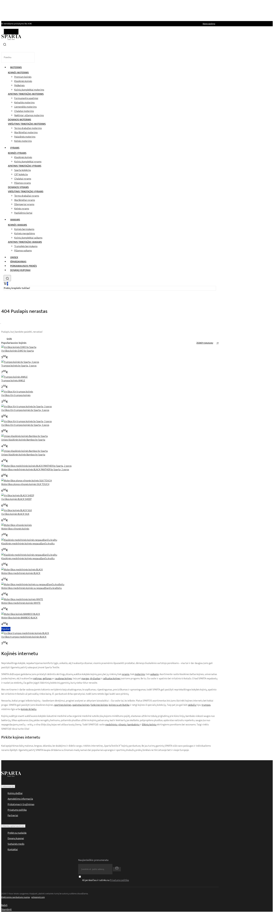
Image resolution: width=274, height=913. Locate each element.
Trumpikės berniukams (25, 246)
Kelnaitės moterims (24, 103)
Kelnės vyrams (21, 209)
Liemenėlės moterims (25, 107)
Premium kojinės (22, 77)
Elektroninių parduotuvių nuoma (15, 897)
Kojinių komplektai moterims (29, 90)
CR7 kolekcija (21, 174)
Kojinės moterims (18, 73)
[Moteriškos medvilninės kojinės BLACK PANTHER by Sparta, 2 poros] (36, 466)
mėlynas (37, 678)
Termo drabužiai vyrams (26, 196)
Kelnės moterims (23, 141)
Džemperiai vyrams (24, 204)
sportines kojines (62, 705)
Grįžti (9, 339)
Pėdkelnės (19, 85)
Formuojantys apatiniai (26, 98)
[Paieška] (7, 278)
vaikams (154, 674)
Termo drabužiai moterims (28, 128)
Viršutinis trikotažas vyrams (25, 192)
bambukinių (133, 725)
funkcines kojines (99, 705)
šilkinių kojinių (149, 725)
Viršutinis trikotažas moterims (27, 124)
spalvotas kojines (81, 705)
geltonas (47, 678)
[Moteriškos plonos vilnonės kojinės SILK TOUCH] (26, 481)
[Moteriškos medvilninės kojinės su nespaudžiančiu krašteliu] (32, 584)
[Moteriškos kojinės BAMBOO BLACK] (20, 614)
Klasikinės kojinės (23, 81)
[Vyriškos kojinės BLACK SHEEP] (17, 495)
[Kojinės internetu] (11, 39)
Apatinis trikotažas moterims (26, 94)
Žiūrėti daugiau (204, 343)
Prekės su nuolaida (17, 833)
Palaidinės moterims (24, 137)
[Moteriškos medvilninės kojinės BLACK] (22, 570)
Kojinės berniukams (24, 229)
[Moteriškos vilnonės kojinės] (16, 525)
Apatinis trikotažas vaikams (25, 242)
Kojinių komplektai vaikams (28, 238)
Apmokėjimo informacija (20, 799)
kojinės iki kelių (28, 709)
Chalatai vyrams (22, 179)
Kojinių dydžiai (15, 793)
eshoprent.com (38, 897)
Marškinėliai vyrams (24, 200)
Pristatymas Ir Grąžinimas (21, 804)
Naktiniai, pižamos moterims (29, 115)
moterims (140, 674)
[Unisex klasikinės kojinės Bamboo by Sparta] (24, 436)
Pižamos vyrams (22, 183)
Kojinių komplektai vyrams (27, 162)
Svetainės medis (16, 844)
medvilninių (111, 725)
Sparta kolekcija (22, 170)
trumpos (206, 705)
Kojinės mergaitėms (24, 233)
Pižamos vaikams (23, 251)
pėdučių (192, 705)
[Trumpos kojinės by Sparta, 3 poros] (20, 362)
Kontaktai (13, 849)
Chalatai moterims (24, 111)
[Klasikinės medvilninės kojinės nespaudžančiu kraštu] (29, 540)
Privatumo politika (17, 810)
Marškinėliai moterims (26, 132)
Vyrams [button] (14, 148)
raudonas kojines (63, 678)
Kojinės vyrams (17, 153)
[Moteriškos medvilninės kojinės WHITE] (22, 599)
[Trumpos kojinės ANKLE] (14, 377)
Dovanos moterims (19, 120)
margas (85, 678)
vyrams (125, 674)
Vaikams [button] (15, 220)
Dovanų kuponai (20, 270)
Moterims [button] (16, 67)
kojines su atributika (119, 705)
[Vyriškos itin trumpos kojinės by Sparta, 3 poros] (26, 406)
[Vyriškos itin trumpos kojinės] (17, 392)
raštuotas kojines (111, 678)
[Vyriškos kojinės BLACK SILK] (16, 510)
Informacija (8, 786)
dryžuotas (95, 678)
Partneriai (13, 815)
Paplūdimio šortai (23, 213)
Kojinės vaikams (17, 225)
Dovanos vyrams (18, 187)
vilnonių (122, 725)
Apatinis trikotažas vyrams (24, 166)
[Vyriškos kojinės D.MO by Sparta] (18, 347)
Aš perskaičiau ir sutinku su (105, 880)
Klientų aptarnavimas (13, 826)
